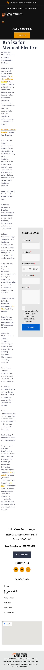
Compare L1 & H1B (10, 592)
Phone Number (28, 264)
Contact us (9, 613)
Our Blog (8, 608)
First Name (27, 240)
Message (26, 287)
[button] (3, 22)
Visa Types (9, 598)
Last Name (26, 252)
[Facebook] (15, 569)
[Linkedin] (28, 569)
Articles (7, 603)
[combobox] (24, 269)
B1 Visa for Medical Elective (7, 79)
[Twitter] (22, 569)
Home (6, 586)
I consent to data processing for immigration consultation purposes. (31, 316)
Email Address (28, 276)
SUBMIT (30, 327)
